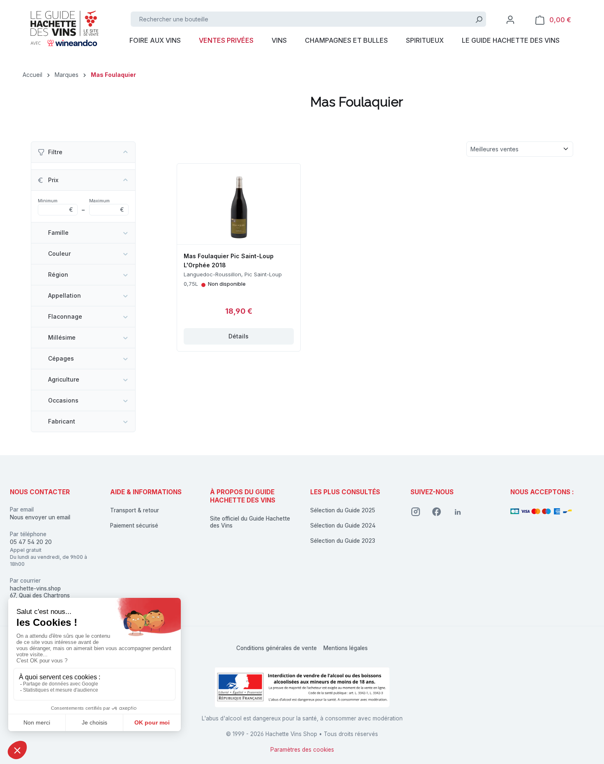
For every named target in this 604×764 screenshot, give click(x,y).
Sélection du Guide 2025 (342, 510)
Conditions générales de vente (276, 648)
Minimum (55, 205)
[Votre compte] (510, 20)
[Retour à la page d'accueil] (64, 27)
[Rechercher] (479, 19)
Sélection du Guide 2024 (343, 525)
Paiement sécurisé (134, 525)
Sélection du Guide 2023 (342, 540)
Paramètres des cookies (302, 749)
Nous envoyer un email (40, 517)
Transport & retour (134, 510)
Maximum (106, 205)
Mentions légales (345, 648)
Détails (238, 336)
